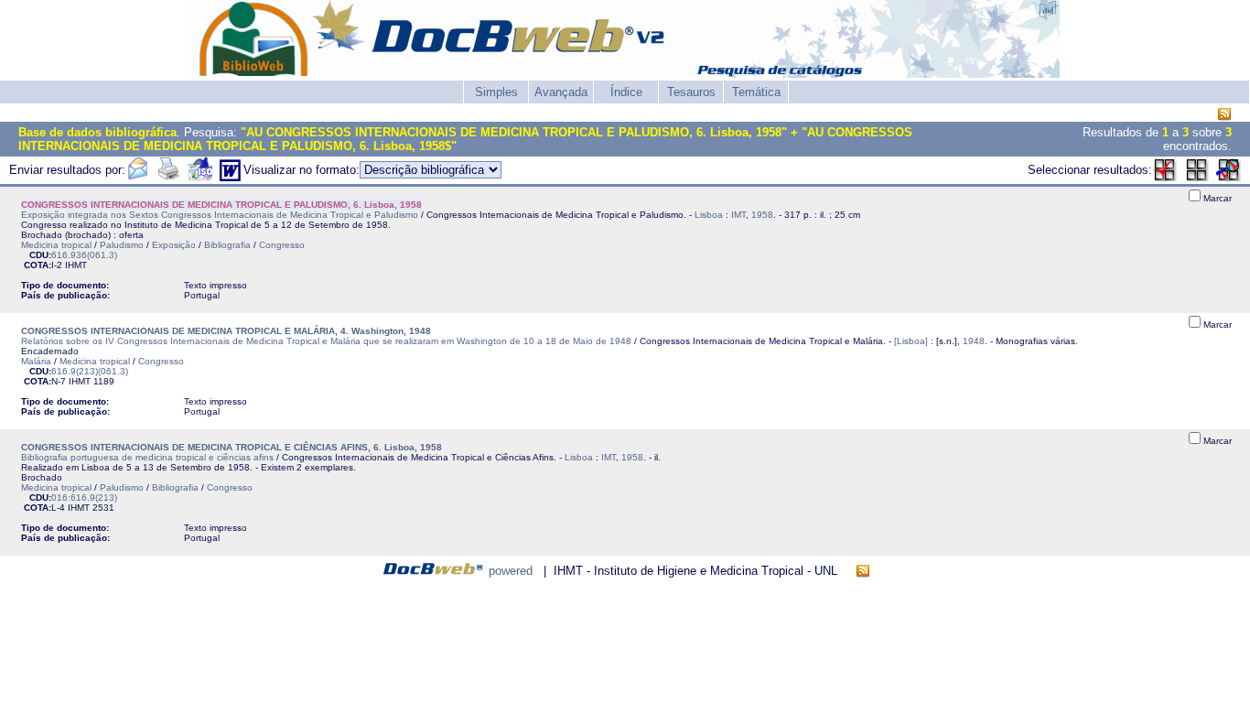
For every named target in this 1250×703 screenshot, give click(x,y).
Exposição (174, 245)
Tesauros (691, 92)
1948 (974, 341)
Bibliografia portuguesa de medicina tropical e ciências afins (147, 457)
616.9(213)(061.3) (89, 371)
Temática (756, 92)
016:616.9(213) (84, 497)
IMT (738, 215)
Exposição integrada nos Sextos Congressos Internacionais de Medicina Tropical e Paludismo (219, 215)
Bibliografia (227, 245)
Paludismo (122, 245)
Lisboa (709, 215)
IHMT (76, 265)
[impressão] (168, 177)
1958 (762, 215)
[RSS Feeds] (1224, 115)
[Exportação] (200, 177)
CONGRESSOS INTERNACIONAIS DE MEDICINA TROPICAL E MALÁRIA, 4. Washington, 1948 (226, 331)
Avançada (560, 92)
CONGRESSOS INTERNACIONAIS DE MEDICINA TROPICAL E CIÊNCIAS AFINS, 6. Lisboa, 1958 (231, 447)
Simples (496, 92)
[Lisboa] (911, 341)
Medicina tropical (56, 245)
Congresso (282, 245)
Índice (626, 92)
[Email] (137, 177)
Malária (36, 361)
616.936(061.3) (84, 255)
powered (511, 571)
